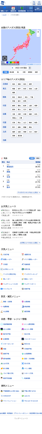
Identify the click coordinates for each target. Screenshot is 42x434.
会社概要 (3, 413)
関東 (4, 97)
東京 (13, 97)
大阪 (13, 114)
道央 (13, 84)
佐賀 (19, 132)
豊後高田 (10, 167)
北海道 (5, 84)
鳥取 (35, 122)
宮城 (30, 89)
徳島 (19, 127)
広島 (13, 122)
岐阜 (24, 105)
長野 (35, 105)
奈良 (35, 114)
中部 (4, 105)
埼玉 (26, 97)
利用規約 (10, 413)
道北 (24, 84)
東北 (4, 89)
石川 (24, 109)
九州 (4, 132)
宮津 (8, 177)
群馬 (24, 101)
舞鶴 (8, 172)
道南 (19, 84)
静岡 (13, 105)
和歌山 (14, 118)
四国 (4, 127)
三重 (20, 118)
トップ (4, 14)
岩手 (19, 89)
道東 (30, 84)
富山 (19, 109)
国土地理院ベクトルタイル (34, 64)
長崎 (24, 132)
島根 (30, 122)
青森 (13, 89)
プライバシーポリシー (21, 413)
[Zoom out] (38, 35)
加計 (8, 182)
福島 (13, 92)
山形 (35, 89)
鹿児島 (20, 135)
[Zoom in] (38, 32)
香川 (13, 127)
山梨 (30, 105)
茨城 (13, 101)
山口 (24, 122)
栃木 (19, 101)
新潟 (13, 109)
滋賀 (30, 114)
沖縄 (4, 140)
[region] (21, 47)
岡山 (19, 122)
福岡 (13, 132)
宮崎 (13, 135)
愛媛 (24, 127)
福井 (30, 109)
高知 (30, 127)
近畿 (4, 114)
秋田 (24, 89)
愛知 (19, 105)
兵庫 (19, 114)
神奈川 (20, 97)
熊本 (35, 132)
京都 (24, 114)
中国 (4, 122)
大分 (30, 132)
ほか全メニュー (38, 9)
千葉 (31, 97)
